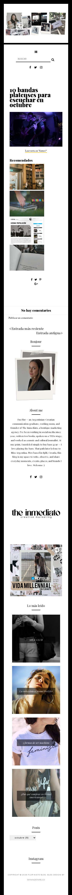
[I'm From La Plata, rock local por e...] (27, 215)
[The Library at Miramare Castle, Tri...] (27, 188)
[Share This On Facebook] (31, 279)
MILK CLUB (36, 639)
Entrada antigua (48, 333)
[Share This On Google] (36, 284)
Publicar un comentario (21, 317)
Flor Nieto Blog (37, 875)
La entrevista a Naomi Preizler (36, 691)
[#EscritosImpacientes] (27, 269)
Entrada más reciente (27, 328)
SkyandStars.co (36, 880)
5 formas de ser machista (36, 742)
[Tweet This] (36, 279)
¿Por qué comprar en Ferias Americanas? (36, 795)
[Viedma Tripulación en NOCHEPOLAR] (27, 242)
